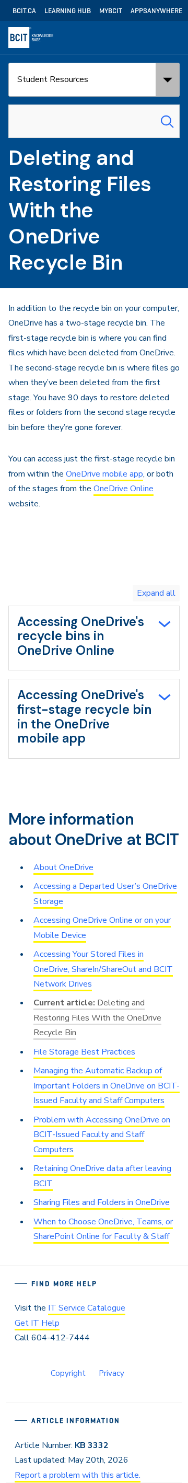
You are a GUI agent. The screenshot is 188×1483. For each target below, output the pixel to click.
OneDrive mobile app (104, 474)
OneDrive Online (123, 488)
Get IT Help (37, 1323)
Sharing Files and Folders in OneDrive (101, 1202)
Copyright (68, 1373)
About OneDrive (63, 867)
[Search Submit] (167, 121)
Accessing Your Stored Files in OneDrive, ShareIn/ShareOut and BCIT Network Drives (103, 969)
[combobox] (94, 121)
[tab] (94, 638)
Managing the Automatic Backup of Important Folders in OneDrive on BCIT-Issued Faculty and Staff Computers (106, 1085)
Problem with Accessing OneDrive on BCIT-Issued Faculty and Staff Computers (101, 1134)
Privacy (111, 1373)
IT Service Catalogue (86, 1308)
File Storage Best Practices (84, 1052)
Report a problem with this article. (77, 1475)
